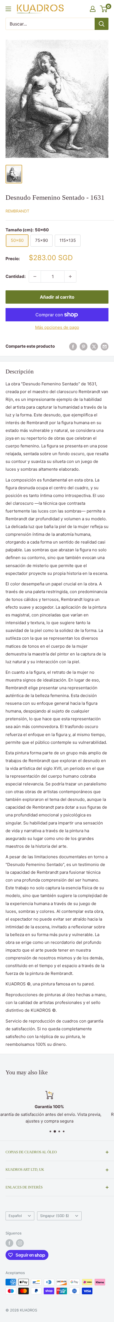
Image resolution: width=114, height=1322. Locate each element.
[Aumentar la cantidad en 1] (70, 276)
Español (15, 1216)
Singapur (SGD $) (54, 1216)
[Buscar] (101, 24)
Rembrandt (17, 211)
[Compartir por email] (104, 346)
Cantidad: (15, 276)
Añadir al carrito (57, 297)
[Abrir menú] (8, 9)
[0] (103, 9)
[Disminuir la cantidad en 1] (35, 276)
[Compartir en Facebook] (73, 346)
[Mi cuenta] (92, 9)
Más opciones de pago (57, 327)
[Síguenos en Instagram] (20, 1243)
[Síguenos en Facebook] (9, 1243)
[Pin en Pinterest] (83, 346)
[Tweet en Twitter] (94, 346)
